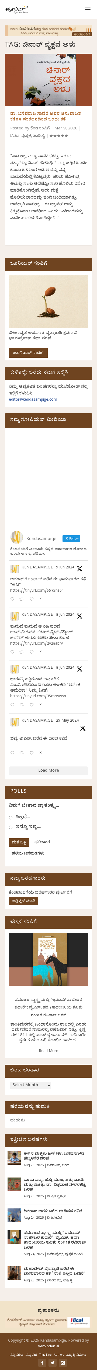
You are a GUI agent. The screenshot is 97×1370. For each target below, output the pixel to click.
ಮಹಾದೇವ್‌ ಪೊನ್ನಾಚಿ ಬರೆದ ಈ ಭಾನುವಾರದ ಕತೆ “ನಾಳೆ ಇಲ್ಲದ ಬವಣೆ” (54, 1272)
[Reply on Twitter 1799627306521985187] (13, 600)
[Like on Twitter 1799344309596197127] (33, 652)
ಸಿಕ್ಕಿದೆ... (23, 817)
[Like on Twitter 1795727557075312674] (33, 753)
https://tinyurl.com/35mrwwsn (38, 696)
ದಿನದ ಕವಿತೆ (54, 1218)
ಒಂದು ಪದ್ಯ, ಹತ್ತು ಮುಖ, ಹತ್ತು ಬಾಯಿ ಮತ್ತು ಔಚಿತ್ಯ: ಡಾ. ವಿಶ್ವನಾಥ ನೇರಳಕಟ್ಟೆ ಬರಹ (55, 1185)
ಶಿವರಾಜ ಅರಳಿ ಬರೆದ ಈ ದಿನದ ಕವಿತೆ (53, 1211)
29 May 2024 (67, 721)
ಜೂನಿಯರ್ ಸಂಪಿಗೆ (28, 353)
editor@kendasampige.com (33, 400)
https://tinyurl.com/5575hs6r (36, 591)
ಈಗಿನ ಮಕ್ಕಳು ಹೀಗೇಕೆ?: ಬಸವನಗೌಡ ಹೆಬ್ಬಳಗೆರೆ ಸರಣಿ (54, 1157)
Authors (59, 1355)
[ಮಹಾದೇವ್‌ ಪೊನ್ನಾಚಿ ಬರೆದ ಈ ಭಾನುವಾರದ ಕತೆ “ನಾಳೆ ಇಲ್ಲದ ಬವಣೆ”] (14, 1273)
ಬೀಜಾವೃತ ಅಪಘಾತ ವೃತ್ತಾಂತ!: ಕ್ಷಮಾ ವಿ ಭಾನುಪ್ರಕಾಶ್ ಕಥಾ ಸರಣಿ (43, 336)
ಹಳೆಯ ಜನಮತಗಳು (28, 854)
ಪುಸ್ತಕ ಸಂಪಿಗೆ (74, 1254)
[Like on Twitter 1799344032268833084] (33, 705)
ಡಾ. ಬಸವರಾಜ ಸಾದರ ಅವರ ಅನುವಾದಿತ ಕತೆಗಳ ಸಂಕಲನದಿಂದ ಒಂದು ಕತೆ (45, 117)
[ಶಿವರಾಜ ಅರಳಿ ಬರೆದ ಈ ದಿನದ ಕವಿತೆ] (14, 1215)
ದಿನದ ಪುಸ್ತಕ (20, 136)
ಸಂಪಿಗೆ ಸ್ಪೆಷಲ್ (56, 1197)
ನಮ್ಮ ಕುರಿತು (16, 1355)
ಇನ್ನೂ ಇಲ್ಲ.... (28, 827)
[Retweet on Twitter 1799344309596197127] (23, 652)
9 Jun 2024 (65, 568)
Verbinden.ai (48, 1346)
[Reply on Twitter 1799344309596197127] (13, 652)
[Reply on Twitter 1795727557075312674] (13, 753)
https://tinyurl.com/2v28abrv (36, 644)
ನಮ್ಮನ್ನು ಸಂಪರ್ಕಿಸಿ (76, 1355)
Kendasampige (37, 568)
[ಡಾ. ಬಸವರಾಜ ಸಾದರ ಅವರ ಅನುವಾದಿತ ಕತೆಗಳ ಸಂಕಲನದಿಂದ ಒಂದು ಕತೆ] (48, 80)
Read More (48, 1051)
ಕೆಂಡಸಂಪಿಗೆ (40, 129)
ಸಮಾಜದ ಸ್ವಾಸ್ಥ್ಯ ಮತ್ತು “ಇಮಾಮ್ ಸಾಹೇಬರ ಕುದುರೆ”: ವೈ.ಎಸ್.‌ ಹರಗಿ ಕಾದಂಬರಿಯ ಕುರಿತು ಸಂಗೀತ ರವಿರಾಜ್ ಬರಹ (49, 1008)
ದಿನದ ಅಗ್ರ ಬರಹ (58, 1166)
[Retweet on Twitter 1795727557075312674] (23, 753)
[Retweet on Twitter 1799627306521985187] (23, 600)
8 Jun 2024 (65, 615)
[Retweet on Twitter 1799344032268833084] (23, 705)
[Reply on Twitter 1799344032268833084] (13, 705)
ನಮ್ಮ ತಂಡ (31, 1355)
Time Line (45, 1355)
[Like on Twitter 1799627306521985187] (33, 600)
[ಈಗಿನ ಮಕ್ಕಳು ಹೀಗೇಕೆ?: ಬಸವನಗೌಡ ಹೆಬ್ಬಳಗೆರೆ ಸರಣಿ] (14, 1158)
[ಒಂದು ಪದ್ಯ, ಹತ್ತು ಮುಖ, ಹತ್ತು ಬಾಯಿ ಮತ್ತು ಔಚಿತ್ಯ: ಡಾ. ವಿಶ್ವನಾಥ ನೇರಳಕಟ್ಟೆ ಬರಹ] (14, 1184)
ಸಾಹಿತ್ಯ (39, 136)
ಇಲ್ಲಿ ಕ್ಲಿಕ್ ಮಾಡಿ (23, 901)
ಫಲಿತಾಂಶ (42, 842)
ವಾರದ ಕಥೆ (54, 1281)
